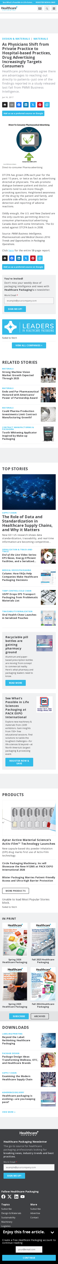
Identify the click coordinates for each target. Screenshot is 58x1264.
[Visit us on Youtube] (23, 1196)
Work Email (11, 295)
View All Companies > (29, 345)
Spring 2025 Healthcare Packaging (14, 1005)
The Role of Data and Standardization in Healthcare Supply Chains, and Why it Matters (27, 523)
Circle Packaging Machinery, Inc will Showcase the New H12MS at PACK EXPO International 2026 (27, 866)
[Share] (19, 104)
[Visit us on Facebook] (3, 1196)
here (11, 250)
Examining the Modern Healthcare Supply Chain (17, 1078)
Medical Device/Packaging (16, 570)
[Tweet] (33, 104)
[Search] (47, 8)
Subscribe (19, 1016)
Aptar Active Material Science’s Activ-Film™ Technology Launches (28, 842)
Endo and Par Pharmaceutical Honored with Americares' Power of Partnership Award (20, 395)
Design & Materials (16, 38)
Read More (15, 682)
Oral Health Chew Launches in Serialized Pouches (19, 616)
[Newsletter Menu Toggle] (40, 8)
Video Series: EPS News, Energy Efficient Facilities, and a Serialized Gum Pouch (19, 558)
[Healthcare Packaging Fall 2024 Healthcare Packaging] (43, 984)
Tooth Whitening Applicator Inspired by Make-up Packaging (19, 436)
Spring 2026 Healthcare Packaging (14, 961)
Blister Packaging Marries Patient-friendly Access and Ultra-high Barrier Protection (28, 879)
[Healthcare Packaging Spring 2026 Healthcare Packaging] (15, 939)
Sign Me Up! (15, 309)
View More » (9, 1112)
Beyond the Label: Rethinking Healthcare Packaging (16, 1040)
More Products (15, 890)
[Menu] (54, 8)
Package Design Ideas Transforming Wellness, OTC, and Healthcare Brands (20, 1060)
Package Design (10, 1053)
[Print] (5, 104)
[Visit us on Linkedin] (16, 1196)
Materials (40, 38)
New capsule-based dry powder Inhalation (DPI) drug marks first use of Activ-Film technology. (27, 852)
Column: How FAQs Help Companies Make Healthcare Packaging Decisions (20, 577)
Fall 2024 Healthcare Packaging (43, 1005)
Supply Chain (9, 512)
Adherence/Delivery (13, 1092)
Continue (29, 1257)
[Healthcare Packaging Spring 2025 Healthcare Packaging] (15, 984)
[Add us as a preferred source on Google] (47, 104)
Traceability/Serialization (17, 611)
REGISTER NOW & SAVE (19, 762)
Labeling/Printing (12, 1033)
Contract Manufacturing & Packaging (18, 428)
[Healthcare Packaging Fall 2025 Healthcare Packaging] (43, 939)
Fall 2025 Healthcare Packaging (43, 961)
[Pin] (40, 104)
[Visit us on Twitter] (10, 1196)
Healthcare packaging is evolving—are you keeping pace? (18, 1099)
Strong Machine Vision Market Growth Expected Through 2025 (18, 375)
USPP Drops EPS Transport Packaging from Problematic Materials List (20, 597)
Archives (39, 1016)
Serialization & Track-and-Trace (17, 550)
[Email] (12, 104)
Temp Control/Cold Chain (16, 590)
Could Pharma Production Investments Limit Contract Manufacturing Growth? (19, 414)
